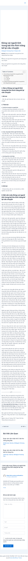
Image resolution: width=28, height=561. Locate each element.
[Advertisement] (14, 26)
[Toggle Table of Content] (23, 72)
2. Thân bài (7, 78)
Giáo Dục (12, 443)
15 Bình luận (5, 454)
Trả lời (4, 487)
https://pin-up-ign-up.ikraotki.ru (14, 475)
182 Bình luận (6, 443)
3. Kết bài (7, 79)
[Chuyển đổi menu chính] (25, 2)
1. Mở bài (7, 77)
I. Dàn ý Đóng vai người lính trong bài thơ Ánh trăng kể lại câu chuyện (13, 74)
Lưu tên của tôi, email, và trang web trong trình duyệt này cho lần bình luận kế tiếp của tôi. (14, 540)
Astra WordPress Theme (16, 558)
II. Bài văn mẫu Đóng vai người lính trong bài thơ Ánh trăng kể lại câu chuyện (13, 82)
